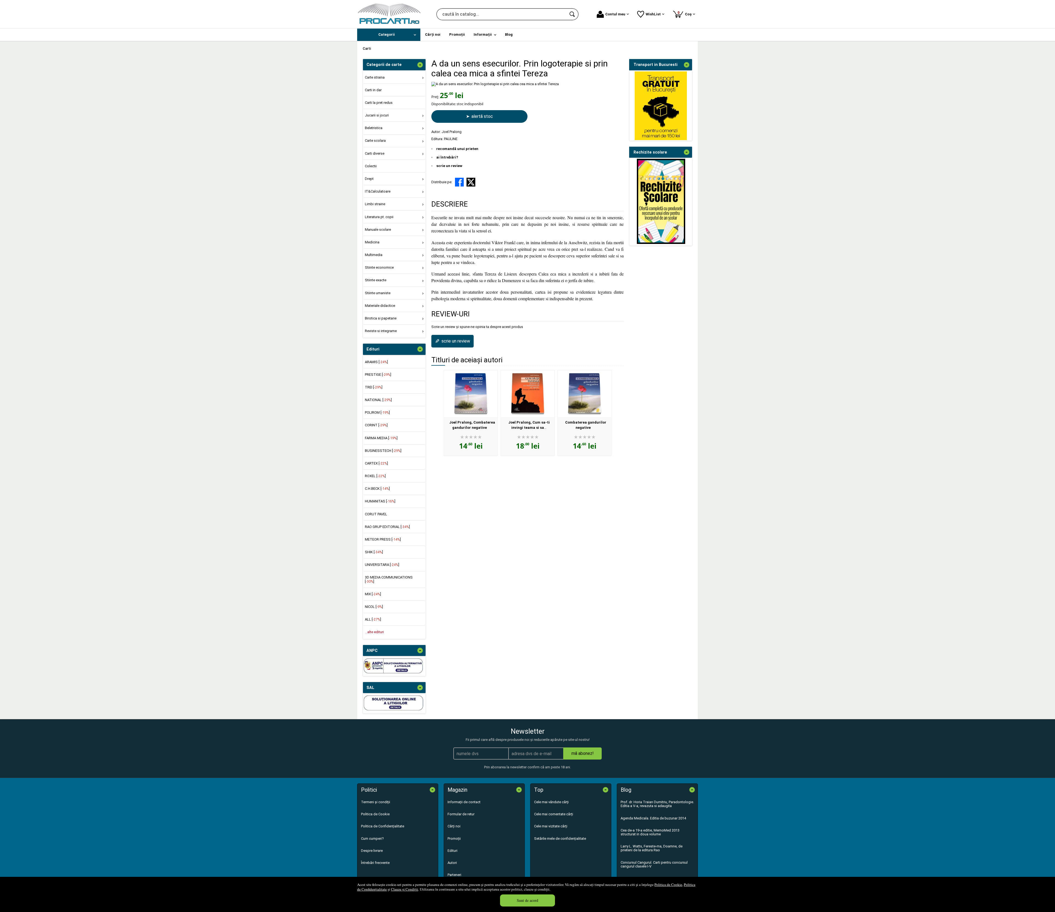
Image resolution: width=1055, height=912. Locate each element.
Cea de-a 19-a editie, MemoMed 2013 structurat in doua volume (650, 832)
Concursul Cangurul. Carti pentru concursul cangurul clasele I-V (654, 864)
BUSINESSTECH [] (383, 451)
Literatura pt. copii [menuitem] (379, 217)
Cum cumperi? (372, 838)
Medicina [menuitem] (372, 242)
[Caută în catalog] (573, 14)
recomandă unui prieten (457, 149)
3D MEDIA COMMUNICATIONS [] (389, 579)
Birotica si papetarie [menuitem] (380, 318)
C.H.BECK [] (377, 488)
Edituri (452, 851)
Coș (685, 13)
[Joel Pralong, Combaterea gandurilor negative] (471, 393)
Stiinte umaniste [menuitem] (377, 293)
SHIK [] (374, 552)
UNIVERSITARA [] (382, 565)
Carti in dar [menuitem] (373, 90)
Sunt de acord (527, 900)
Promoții (454, 838)
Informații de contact (464, 802)
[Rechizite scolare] (661, 243)
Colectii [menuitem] (371, 166)
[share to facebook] (459, 182)
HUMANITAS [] (380, 501)
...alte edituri (374, 632)
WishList (653, 14)
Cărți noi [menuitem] (432, 34)
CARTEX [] (376, 463)
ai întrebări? (447, 157)
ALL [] (373, 619)
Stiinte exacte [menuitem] (375, 280)
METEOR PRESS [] (383, 539)
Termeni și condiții (375, 802)
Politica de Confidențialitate (382, 826)
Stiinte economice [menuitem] (379, 267)
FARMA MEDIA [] (381, 438)
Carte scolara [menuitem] (375, 140)
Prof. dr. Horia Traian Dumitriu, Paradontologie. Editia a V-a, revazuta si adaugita (657, 804)
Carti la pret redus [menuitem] (379, 103)
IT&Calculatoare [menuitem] (377, 191)
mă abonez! (582, 753)
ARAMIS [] (376, 362)
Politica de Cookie (668, 884)
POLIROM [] (377, 412)
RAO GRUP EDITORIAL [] (387, 527)
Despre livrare (372, 851)
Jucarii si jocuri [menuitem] (377, 115)
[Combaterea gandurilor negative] (584, 393)
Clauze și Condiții (404, 889)
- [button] (420, 65)
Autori (452, 863)
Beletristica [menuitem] (373, 128)
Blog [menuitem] (509, 34)
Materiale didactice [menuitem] (380, 306)
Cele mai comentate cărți (553, 814)
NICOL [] (374, 607)
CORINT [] (376, 425)
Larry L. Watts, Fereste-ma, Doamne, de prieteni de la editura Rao (651, 848)
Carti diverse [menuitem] (374, 153)
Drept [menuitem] (369, 179)
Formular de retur (461, 814)
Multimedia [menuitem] (373, 255)
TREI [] (373, 387)
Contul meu (615, 14)
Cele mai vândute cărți (551, 802)
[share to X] (471, 182)
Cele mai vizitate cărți (550, 826)
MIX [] (373, 594)
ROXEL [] (375, 476)
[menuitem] (388, 35)
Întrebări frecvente (375, 863)
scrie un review (449, 166)
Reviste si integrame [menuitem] (381, 331)
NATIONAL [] (378, 400)
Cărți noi (454, 826)
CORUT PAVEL (376, 514)
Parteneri (454, 875)
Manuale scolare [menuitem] (378, 229)
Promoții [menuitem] (457, 34)
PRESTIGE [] (378, 374)
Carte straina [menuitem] (375, 77)
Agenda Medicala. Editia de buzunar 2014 (653, 818)
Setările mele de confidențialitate (560, 838)
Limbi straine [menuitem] (375, 204)
